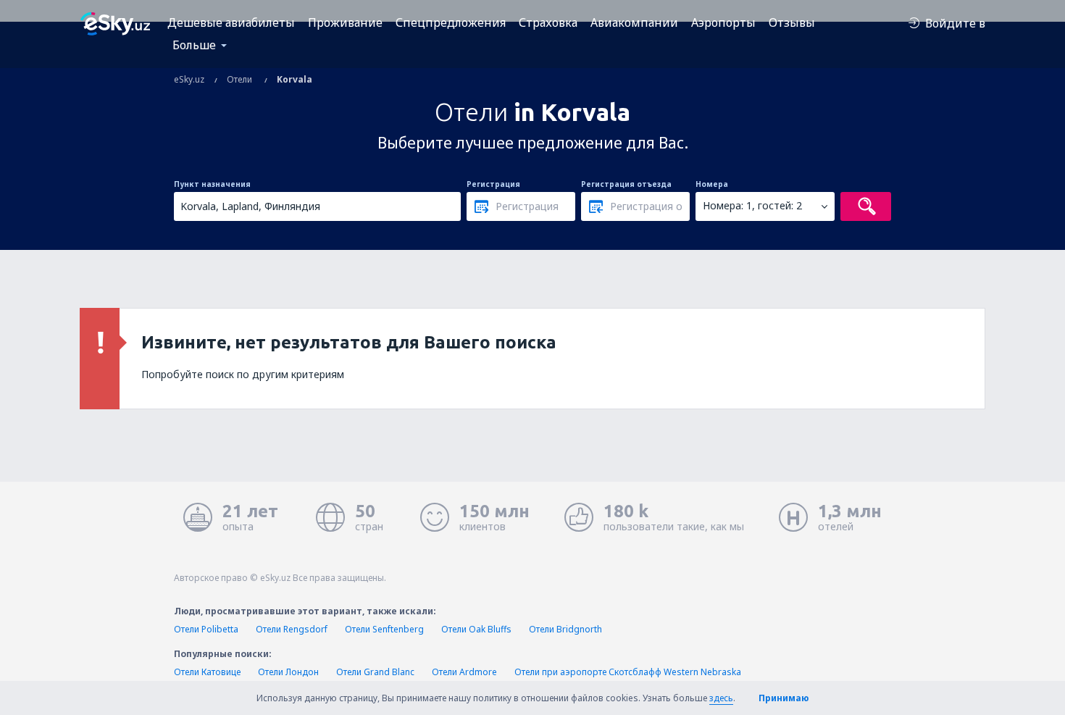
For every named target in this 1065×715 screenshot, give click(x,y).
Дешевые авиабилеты (231, 22)
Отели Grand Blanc (375, 672)
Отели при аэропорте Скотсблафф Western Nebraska (627, 672)
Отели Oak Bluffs (476, 629)
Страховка (548, 22)
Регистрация (493, 184)
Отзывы (792, 22)
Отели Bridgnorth (565, 629)
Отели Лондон (288, 672)
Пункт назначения (212, 184)
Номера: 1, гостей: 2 (752, 205)
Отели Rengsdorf (291, 629)
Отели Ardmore (464, 672)
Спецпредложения (451, 22)
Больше (194, 45)
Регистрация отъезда (626, 184)
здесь (721, 698)
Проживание (345, 22)
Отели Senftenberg (384, 629)
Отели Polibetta (206, 629)
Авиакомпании (634, 22)
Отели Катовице (207, 672)
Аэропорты (723, 22)
